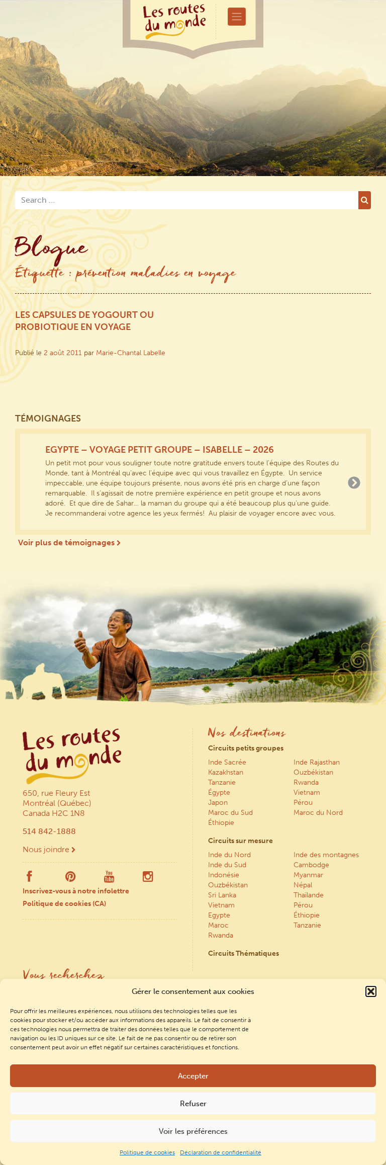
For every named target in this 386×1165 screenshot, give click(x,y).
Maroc (218, 925)
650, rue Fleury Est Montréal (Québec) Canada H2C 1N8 (57, 803)
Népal (303, 885)
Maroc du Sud (230, 812)
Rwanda (306, 782)
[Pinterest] (70, 878)
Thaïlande (309, 895)
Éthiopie (221, 822)
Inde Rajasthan (317, 762)
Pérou (303, 802)
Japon (218, 802)
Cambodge (311, 865)
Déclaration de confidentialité (220, 1152)
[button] (371, 991)
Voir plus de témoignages (67, 542)
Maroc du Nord (318, 812)
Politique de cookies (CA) (64, 903)
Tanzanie (222, 782)
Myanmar (308, 875)
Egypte (219, 915)
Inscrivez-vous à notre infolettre (76, 891)
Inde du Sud (227, 865)
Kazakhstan (225, 772)
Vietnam (307, 792)
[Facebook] (29, 878)
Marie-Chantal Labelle (130, 353)
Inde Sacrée (227, 762)
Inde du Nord (229, 855)
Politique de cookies (147, 1152)
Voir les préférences (193, 1131)
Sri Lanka (222, 895)
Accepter (193, 1075)
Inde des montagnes (326, 855)
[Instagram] (148, 878)
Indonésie (223, 875)
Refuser (193, 1103)
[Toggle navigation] (237, 17)
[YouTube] (109, 878)
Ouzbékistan (313, 772)
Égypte (219, 792)
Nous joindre (47, 849)
